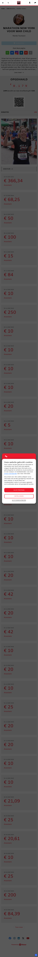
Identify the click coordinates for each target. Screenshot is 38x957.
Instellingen (19, 496)
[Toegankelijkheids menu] (36, 955)
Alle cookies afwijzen (19, 500)
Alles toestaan (19, 490)
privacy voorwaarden (10, 473)
